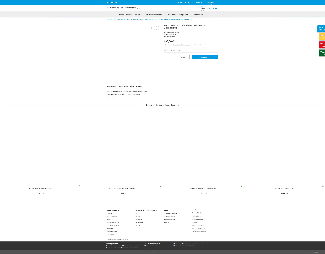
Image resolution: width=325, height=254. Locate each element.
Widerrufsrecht (139, 222)
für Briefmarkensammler (170, 213)
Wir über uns (110, 234)
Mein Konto (188, 3)
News (108, 219)
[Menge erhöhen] (187, 57)
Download (109, 213)
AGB (137, 213)
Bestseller (166, 222)
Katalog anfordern (112, 217)
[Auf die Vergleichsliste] (153, 28)
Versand (126, 239)
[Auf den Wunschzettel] (157, 28)
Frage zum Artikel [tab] (136, 86)
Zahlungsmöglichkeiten (113, 222)
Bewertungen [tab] (123, 86)
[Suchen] (187, 8)
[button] (199, 2)
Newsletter (110, 228)
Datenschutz (139, 219)
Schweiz (172, 36)
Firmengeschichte (112, 231)
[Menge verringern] (166, 57)
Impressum (139, 217)
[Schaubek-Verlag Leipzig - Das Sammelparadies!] (122, 7)
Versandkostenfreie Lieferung (181, 45)
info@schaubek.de (201, 232)
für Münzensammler (169, 217)
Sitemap (138, 225)
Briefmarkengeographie (170, 219)
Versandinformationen (113, 225)
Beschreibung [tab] (111, 86)
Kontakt (180, 3)
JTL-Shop (316, 252)
